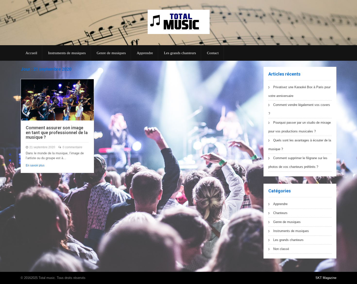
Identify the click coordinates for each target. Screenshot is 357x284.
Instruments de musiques (67, 53)
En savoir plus (35, 165)
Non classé (281, 249)
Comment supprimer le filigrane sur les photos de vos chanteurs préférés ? (297, 162)
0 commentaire (72, 147)
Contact (213, 53)
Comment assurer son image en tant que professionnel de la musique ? (57, 132)
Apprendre (145, 53)
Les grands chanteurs (180, 53)
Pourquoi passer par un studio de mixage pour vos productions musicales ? (299, 127)
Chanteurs (280, 213)
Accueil (31, 53)
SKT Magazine (325, 278)
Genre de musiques (111, 53)
